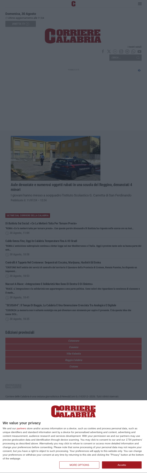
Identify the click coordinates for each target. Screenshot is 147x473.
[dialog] (73, 436)
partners (21, 428)
